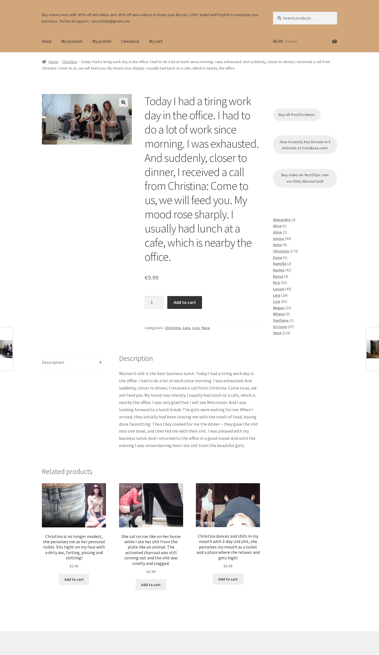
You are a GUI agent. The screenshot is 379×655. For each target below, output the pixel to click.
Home (53, 61)
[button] (123, 102)
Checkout (130, 41)
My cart (156, 41)
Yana (205, 327)
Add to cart (185, 302)
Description (53, 362)
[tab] (74, 362)
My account (72, 41)
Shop (47, 41)
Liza (195, 327)
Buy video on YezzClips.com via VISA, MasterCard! (305, 178)
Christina (69, 61)
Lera (186, 327)
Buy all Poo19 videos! (297, 114)
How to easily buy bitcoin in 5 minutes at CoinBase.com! (305, 145)
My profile (102, 41)
